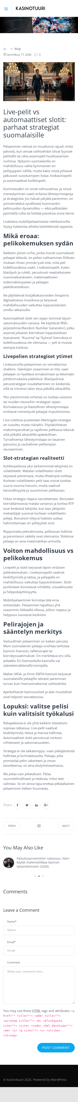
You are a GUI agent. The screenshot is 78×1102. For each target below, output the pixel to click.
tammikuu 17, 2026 (19, 54)
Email (11, 942)
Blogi (18, 49)
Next (66, 826)
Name (11, 921)
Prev (11, 826)
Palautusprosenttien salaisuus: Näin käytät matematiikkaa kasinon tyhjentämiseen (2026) (43, 862)
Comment (13, 962)
